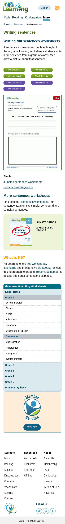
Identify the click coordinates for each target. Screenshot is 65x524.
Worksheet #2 (41, 70)
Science (8, 469)
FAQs (47, 469)
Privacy (48, 481)
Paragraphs (11, 353)
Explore (32, 427)
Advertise (49, 492)
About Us (49, 458)
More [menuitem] (46, 17)
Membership (51, 464)
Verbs (9, 314)
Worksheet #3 (14, 76)
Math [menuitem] (7, 17)
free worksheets (36, 263)
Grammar (9, 481)
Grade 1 (9, 297)
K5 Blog (28, 475)
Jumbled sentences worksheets (22, 181)
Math (7, 458)
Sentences (12, 336)
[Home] (15, 7)
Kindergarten (12, 291)
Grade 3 (9, 370)
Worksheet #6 (14, 89)
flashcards (9, 267)
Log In (44, 7)
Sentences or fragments (18, 187)
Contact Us (50, 475)
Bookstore (29, 464)
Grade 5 (9, 382)
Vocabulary (10, 487)
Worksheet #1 (14, 70)
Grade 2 (9, 365)
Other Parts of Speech (17, 330)
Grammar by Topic (15, 387)
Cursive (8, 498)
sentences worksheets (34, 201)
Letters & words (14, 302)
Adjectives (11, 319)
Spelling (8, 492)
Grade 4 (9, 376)
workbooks (44, 267)
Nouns (9, 308)
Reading (8, 464)
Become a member (47, 271)
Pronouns (11, 325)
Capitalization (13, 342)
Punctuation (12, 347)
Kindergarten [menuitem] (33, 17)
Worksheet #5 (41, 82)
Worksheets (30, 458)
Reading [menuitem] (17, 17)
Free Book (29, 469)
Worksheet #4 (41, 76)
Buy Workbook (46, 222)
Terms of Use (51, 487)
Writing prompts (14, 358)
